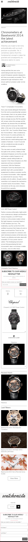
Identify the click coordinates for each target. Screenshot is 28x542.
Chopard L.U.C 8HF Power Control (14, 307)
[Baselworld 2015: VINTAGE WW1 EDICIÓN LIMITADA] (14, 440)
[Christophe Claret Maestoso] (14, 258)
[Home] (14, 1)
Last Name (4, 533)
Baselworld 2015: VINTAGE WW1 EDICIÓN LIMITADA (11, 451)
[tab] (8, 293)
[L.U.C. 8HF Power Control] (14, 198)
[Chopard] (14, 302)
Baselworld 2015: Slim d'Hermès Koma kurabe (13, 473)
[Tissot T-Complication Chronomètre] (14, 95)
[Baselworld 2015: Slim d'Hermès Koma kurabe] (14, 462)
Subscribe (13, 502)
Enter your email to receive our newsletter (12, 282)
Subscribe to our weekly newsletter (14, 272)
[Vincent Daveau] (3, 64)
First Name (4, 527)
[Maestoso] (14, 354)
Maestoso (14, 342)
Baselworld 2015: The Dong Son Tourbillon (11, 428)
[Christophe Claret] (14, 337)
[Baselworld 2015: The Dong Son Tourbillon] (14, 418)
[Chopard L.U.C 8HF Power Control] (14, 319)
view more (25, 331)
